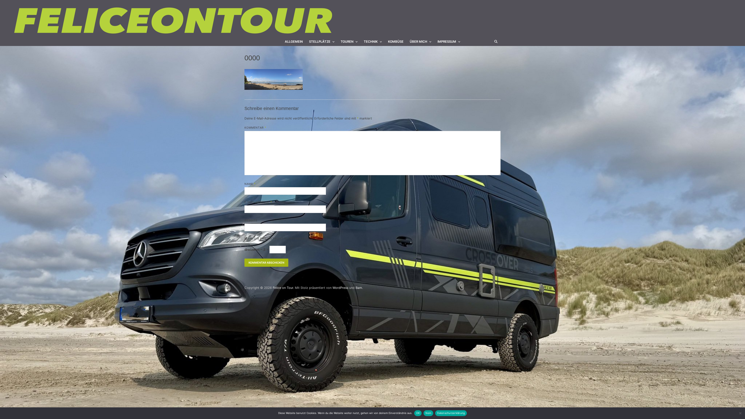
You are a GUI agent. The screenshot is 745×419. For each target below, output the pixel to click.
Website (251, 220)
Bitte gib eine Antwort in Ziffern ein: (276, 238)
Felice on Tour (283, 288)
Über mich (418, 41)
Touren (347, 41)
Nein (428, 413)
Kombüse (396, 41)
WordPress (340, 288)
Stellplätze (319, 41)
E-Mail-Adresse (258, 202)
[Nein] (740, 413)
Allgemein (294, 41)
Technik (371, 41)
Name (250, 183)
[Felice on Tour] (174, 21)
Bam (359, 288)
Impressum (446, 41)
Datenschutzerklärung (451, 413)
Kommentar (255, 127)
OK (418, 413)
